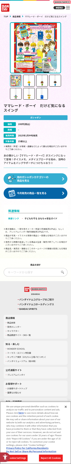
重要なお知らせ (14, 392)
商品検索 (11, 322)
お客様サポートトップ (17, 388)
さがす (61, 272)
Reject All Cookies (51, 458)
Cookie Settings (17, 458)
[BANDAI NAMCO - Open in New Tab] (39, 289)
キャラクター (13, 331)
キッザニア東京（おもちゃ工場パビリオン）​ (27, 357)
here (21, 412)
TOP (6, 16)
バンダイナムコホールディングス (36, 304)
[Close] (65, 406)
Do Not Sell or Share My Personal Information (31, 451)
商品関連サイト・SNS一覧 (19, 335)
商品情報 (16, 16)
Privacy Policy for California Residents (27, 448)
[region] (35, 433)
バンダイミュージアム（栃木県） (22, 361)
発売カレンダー (14, 326)
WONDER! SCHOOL (16, 348)
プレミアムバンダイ (16, 374)
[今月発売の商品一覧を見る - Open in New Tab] (36, 193)
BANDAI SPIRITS (28, 308)
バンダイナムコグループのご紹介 (36, 299)
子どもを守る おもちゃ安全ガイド (41, 218)
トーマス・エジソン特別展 (19, 353)
